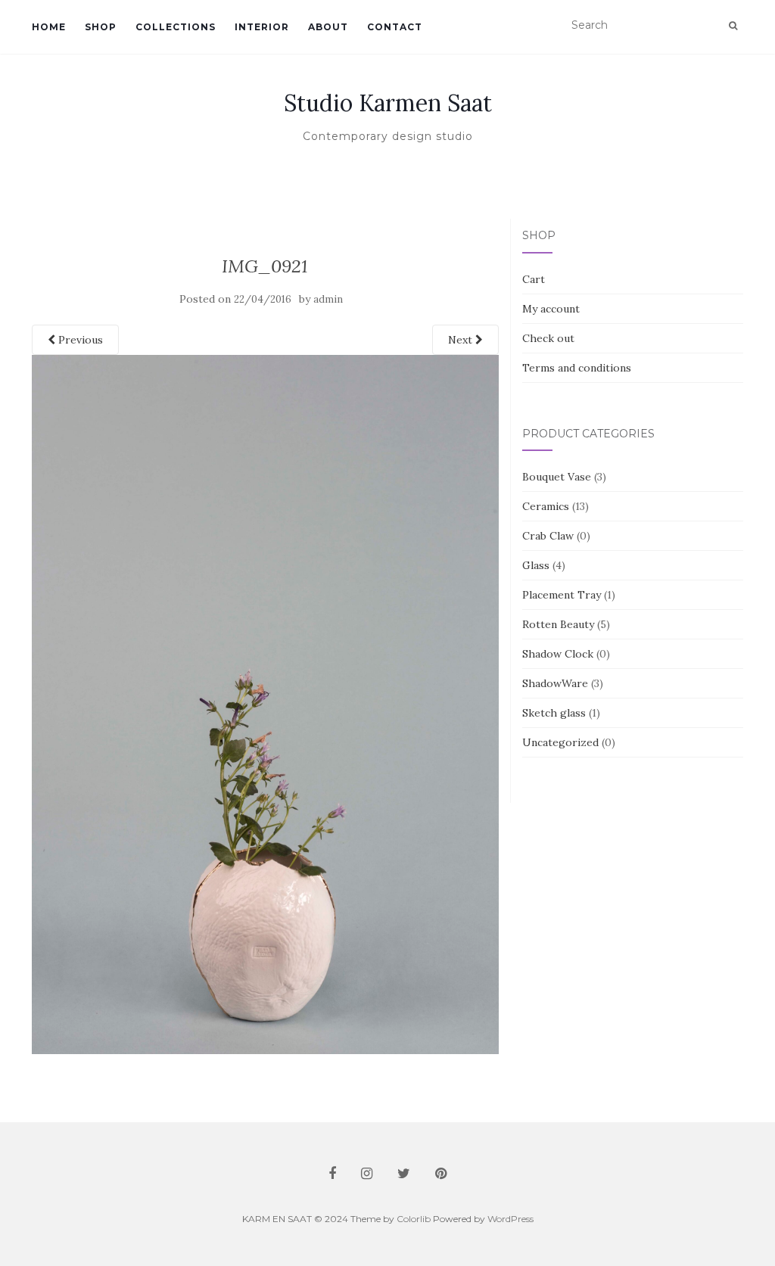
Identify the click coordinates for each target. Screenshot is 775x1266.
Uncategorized (560, 742)
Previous (79, 340)
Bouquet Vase (556, 477)
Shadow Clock (557, 654)
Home (49, 27)
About (328, 27)
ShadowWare (555, 683)
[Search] (733, 25)
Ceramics (545, 506)
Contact (394, 27)
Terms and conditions (576, 368)
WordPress (510, 1218)
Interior (262, 27)
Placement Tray (561, 595)
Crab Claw (548, 536)
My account (551, 309)
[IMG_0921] (265, 703)
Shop (101, 27)
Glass (535, 565)
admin (328, 299)
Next (461, 340)
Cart (533, 279)
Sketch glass (554, 713)
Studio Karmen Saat (388, 103)
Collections (175, 27)
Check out (548, 338)
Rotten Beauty (558, 624)
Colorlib (414, 1218)
